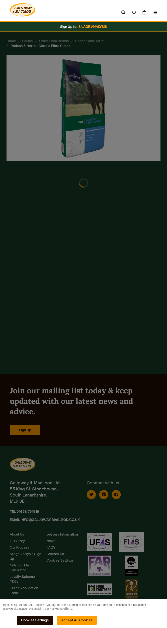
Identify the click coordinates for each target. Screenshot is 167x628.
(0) (145, 12)
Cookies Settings (35, 620)
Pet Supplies (63, 12)
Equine (39, 12)
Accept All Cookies (76, 620)
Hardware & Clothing (97, 12)
